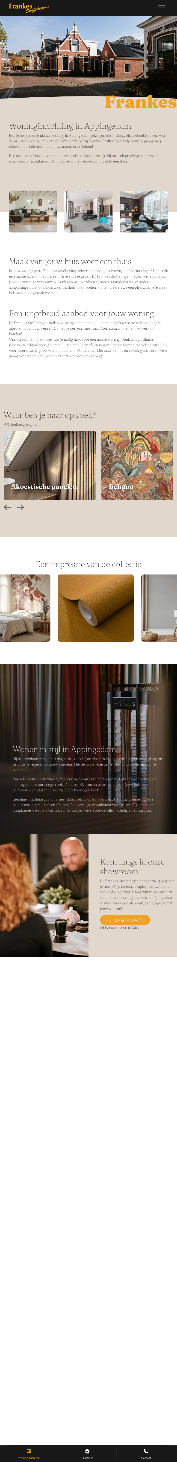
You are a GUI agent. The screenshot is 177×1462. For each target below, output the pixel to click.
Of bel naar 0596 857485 (119, 927)
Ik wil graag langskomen (125, 920)
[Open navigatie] (162, 7)
